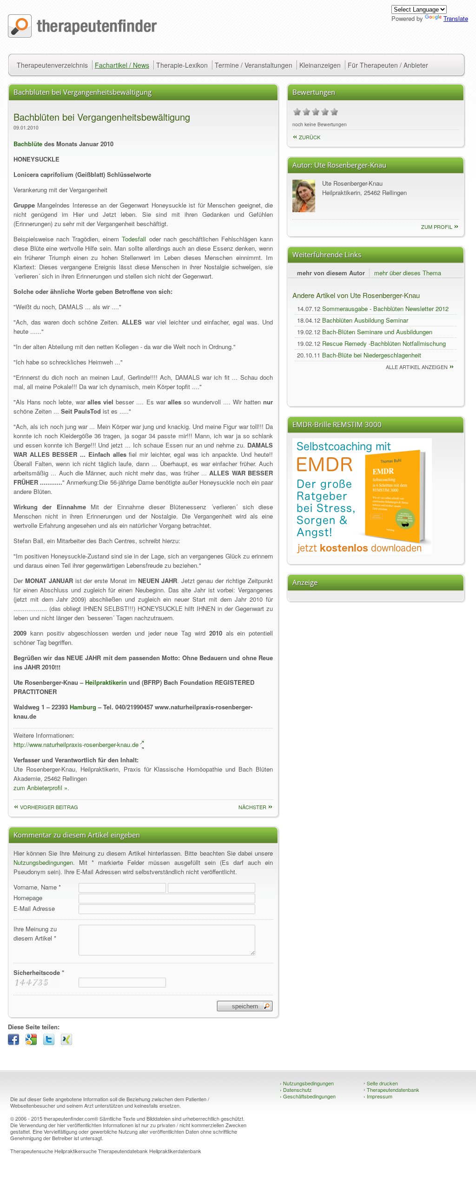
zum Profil (436, 226)
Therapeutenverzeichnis (52, 65)
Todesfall (134, 238)
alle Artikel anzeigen (417, 366)
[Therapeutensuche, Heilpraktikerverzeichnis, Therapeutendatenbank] (82, 35)
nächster (252, 807)
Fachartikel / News (122, 65)
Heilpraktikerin (106, 682)
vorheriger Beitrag (49, 807)
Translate (455, 18)
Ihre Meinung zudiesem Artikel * (35, 933)
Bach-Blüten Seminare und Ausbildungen (377, 331)
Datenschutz (296, 1089)
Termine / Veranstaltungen (253, 65)
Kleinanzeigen (320, 65)
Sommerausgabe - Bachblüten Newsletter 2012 (385, 308)
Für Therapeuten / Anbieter (388, 65)
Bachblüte (27, 143)
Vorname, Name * (37, 887)
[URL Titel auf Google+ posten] (33, 1042)
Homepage (27, 897)
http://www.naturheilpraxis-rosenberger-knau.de (76, 744)
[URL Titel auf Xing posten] (69, 1042)
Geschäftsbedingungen (308, 1096)
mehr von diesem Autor (331, 272)
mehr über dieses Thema (407, 272)
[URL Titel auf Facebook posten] (16, 1042)
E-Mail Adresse (34, 908)
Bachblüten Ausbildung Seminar (365, 320)
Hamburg (83, 706)
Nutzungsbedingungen (43, 862)
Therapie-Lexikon (182, 65)
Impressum (378, 1096)
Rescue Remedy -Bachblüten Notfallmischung (384, 343)
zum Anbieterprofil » (40, 787)
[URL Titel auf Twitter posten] (51, 1042)
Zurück (309, 137)
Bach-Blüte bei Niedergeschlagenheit (371, 355)
